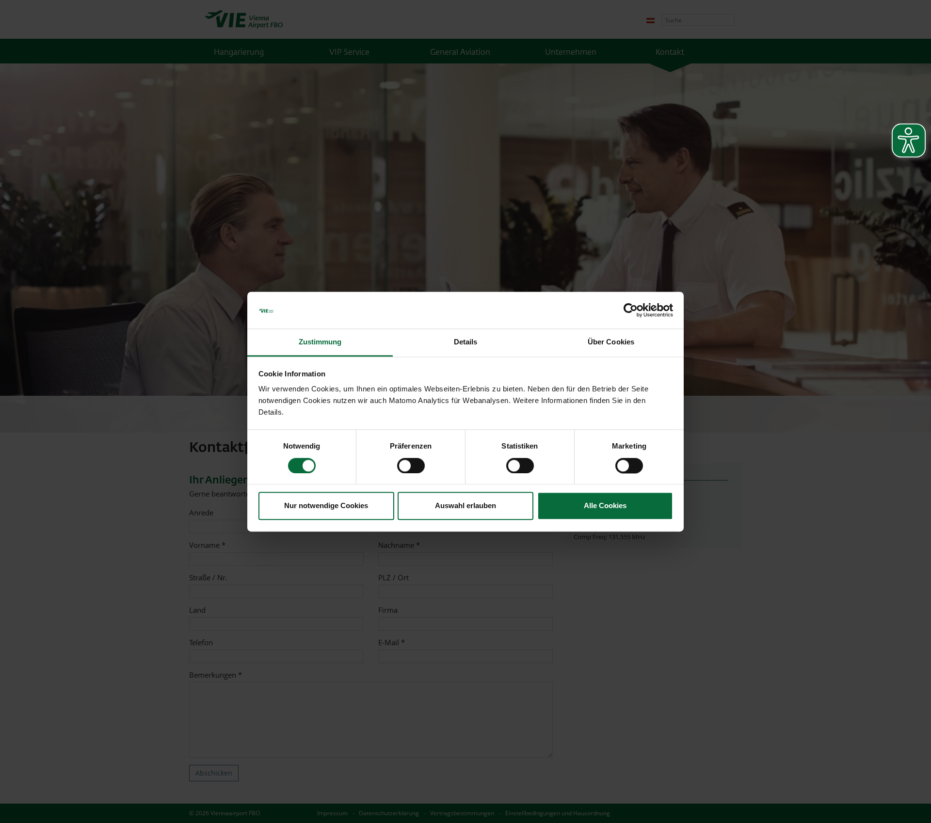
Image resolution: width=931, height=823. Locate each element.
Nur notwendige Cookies (326, 506)
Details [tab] (466, 342)
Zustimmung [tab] (320, 342)
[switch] (411, 465)
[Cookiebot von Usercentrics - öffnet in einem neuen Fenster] (630, 310)
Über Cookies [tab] (611, 342)
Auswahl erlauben (465, 506)
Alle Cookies (605, 506)
